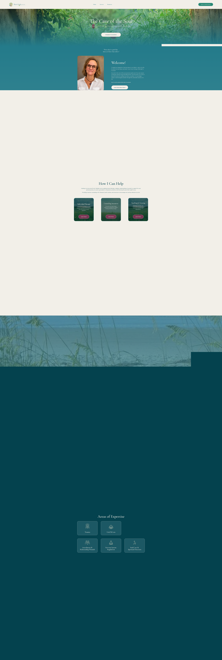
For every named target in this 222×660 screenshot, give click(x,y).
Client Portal (119, 4)
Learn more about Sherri (119, 87)
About (94, 4)
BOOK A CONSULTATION (205, 4)
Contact (127, 4)
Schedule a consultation (111, 34)
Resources (109, 4)
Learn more (84, 216)
